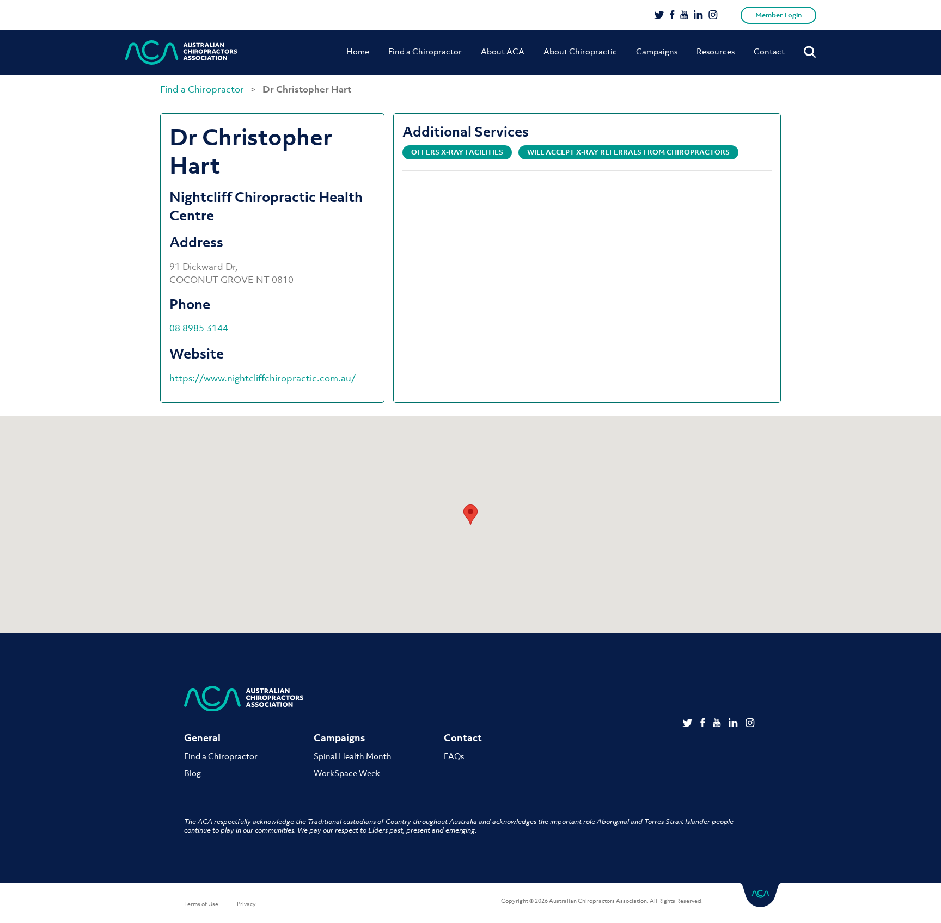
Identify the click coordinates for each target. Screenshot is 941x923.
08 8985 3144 (198, 328)
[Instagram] (713, 16)
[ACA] (181, 52)
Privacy (246, 904)
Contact (769, 51)
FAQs (454, 755)
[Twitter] (659, 16)
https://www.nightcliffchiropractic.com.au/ (262, 378)
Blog (192, 772)
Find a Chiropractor (425, 51)
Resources (715, 51)
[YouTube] (684, 16)
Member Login (778, 15)
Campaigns (656, 51)
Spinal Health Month (353, 755)
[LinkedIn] (698, 16)
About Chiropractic (580, 51)
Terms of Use (201, 904)
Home (357, 51)
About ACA (502, 51)
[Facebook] (672, 16)
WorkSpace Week (347, 772)
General (202, 737)
